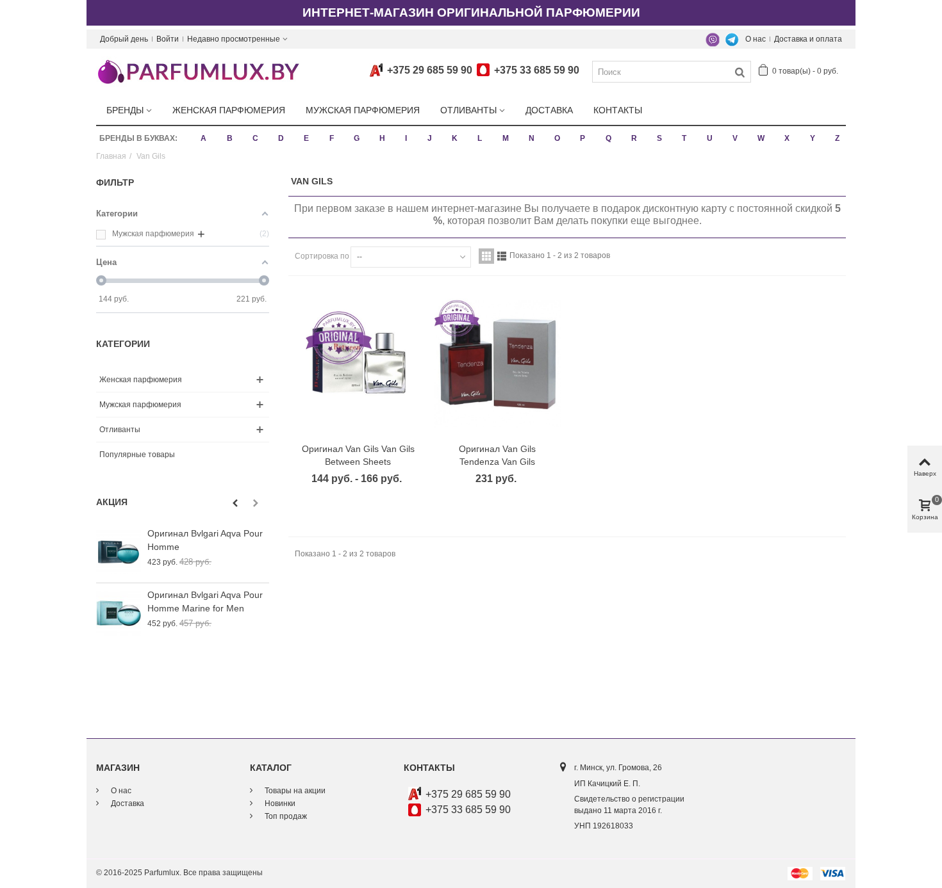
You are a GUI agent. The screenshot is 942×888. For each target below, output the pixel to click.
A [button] (203, 138)
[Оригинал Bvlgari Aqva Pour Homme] (118, 552)
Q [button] (608, 138)
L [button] (479, 138)
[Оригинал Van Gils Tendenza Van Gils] (497, 363)
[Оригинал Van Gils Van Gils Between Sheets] (358, 363)
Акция (112, 502)
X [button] (786, 138)
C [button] (255, 138)
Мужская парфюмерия (363, 110)
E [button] (306, 138)
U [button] (710, 138)
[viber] (712, 39)
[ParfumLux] (198, 71)
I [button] (406, 138)
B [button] (230, 138)
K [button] (455, 138)
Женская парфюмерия (228, 110)
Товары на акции (294, 790)
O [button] (557, 138)
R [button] (634, 138)
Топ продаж (285, 816)
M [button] (505, 138)
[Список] (501, 256)
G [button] (356, 138)
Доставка (549, 110)
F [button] (331, 138)
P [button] (582, 138)
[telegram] (731, 39)
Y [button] (812, 138)
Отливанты (468, 110)
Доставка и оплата (808, 39)
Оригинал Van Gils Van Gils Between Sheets (358, 455)
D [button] (281, 138)
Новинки (279, 803)
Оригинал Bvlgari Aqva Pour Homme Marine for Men (205, 601)
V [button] (735, 138)
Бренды (125, 110)
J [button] (429, 138)
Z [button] (837, 138)
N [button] (531, 138)
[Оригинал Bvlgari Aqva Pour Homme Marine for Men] (118, 613)
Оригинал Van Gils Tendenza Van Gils (497, 455)
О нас (755, 39)
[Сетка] (486, 256)
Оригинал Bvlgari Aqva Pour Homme (205, 540)
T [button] (684, 138)
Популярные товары (137, 454)
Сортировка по (322, 256)
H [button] (382, 138)
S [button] (659, 138)
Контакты (617, 110)
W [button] (760, 138)
